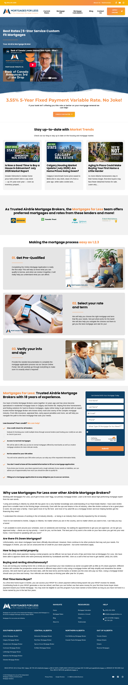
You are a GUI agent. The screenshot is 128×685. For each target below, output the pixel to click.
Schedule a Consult (84, 614)
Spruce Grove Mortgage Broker (44, 644)
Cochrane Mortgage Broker (11, 648)
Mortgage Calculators (77, 12)
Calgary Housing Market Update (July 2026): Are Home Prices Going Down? (63, 168)
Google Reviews (60, 677)
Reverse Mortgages (103, 648)
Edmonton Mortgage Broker (43, 636)
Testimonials (106, 3)
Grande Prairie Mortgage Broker (76, 640)
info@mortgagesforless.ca (113, 614)
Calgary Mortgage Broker (11, 640)
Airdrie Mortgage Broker (10, 636)
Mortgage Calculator (84, 610)
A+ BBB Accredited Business (75, 677)
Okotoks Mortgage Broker (11, 659)
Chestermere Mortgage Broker (12, 644)
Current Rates (47, 12)
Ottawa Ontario (101, 640)
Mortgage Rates (58, 614)
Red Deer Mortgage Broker (43, 640)
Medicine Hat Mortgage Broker (12, 655)
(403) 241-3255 (110, 610)
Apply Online (115, 11)
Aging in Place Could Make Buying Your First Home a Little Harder (104, 168)
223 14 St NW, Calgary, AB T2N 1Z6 (112, 619)
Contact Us (100, 12)
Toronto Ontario (102, 636)
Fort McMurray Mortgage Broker (76, 636)
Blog (91, 11)
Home (55, 610)
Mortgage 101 (61, 12)
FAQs (80, 618)
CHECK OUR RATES (63, 114)
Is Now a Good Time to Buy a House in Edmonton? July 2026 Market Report (22, 168)
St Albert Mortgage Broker (42, 648)
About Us (97, 3)
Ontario (99, 644)
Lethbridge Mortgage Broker (12, 652)
